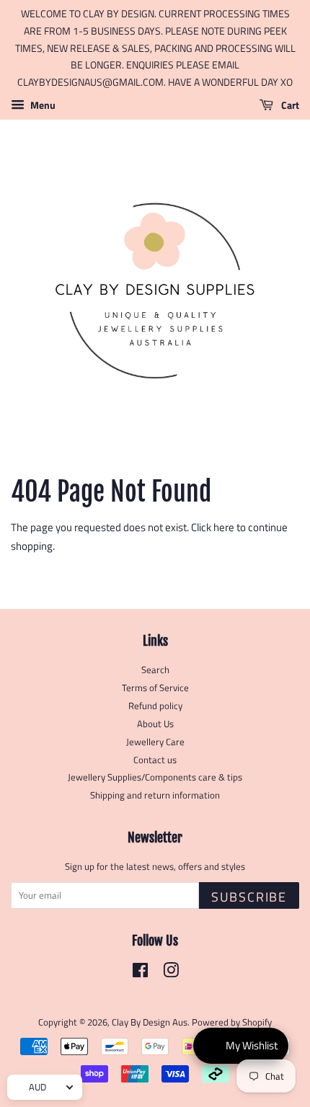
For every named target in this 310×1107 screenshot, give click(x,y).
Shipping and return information (155, 795)
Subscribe (249, 897)
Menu (42, 104)
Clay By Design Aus (149, 1022)
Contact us (155, 760)
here (223, 527)
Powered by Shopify (232, 1022)
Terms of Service (155, 688)
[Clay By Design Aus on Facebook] (140, 973)
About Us (155, 724)
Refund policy (155, 706)
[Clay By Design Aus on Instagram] (171, 973)
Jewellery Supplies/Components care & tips (155, 777)
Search (155, 670)
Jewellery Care (155, 742)
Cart (289, 104)
